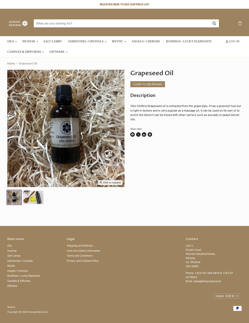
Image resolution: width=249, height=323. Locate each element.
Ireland (225, 295)
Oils (11, 41)
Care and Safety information (83, 250)
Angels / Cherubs (146, 41)
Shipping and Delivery (80, 245)
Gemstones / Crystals (86, 41)
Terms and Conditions (80, 255)
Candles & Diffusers (24, 51)
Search (11, 306)
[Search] (214, 23)
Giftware (57, 51)
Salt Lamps (53, 41)
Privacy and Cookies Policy (83, 260)
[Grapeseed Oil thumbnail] (14, 197)
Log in (234, 41)
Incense (29, 41)
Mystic (118, 41)
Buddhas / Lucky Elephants (189, 41)
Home (11, 63)
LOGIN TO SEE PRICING (147, 84)
